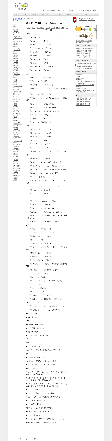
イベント (75, 10)
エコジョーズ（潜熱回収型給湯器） (86, 81)
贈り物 (16, 134)
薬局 (15, 56)
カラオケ (16, 149)
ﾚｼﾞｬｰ (63, 10)
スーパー (16, 136)
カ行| (34, 28)
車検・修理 (17, 170)
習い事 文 (17, 74)
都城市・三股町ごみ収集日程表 (85, 50)
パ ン (15, 103)
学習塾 (16, 69)
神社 (15, 180)
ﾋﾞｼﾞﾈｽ (69, 14)
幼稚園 (16, 62)
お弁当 (16, 106)
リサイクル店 (18, 141)
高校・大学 (17, 67)
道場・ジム (17, 70)
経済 (86, 14)
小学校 (16, 63)
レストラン (17, 99)
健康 (59, 10)
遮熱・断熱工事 (80, 92)
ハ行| (53, 28)
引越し (16, 161)
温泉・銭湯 (17, 36)
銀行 (15, 43)
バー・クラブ (18, 113)
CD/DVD (16, 146)
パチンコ (16, 151)
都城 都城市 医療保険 (83, 103)
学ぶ (94, 14)
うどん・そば (18, 86)
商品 (60, 14)
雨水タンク (79, 86)
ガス (15, 51)
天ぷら (16, 96)
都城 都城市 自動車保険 (83, 98)
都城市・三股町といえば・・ (84, 55)
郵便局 (16, 44)
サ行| (39, 28)
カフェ (16, 101)
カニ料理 (16, 89)
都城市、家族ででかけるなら (84, 53)
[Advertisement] (64, 5)
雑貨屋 (16, 127)
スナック (16, 111)
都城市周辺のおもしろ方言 (83, 52)
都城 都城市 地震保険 (83, 101)
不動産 (16, 160)
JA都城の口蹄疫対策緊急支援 (84, 66)
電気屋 (16, 129)
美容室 (16, 120)
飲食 (43, 14)
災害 (26, 14)
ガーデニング (18, 156)
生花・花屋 (17, 130)
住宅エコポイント (81, 88)
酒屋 (15, 142)
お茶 (15, 132)
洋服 (15, 117)
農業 (17, 14)
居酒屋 (16, 110)
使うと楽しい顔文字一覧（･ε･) (84, 57)
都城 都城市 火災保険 (83, 100)
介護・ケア (17, 58)
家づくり (16, 154)
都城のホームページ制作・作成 (84, 42)
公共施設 (16, 29)
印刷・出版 (17, 175)
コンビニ (16, 48)
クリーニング (18, 122)
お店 (67, 10)
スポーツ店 (17, 144)
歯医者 (16, 55)
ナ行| (48, 28)
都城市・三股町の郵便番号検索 (85, 48)
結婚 (15, 77)
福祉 (86, 10)
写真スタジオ (18, 124)
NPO (15, 179)
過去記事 (95, 10)
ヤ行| (63, 28)
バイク (16, 172)
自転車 (16, 173)
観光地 (16, 31)
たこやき (16, 94)
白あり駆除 (17, 165)
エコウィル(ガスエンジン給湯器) (85, 85)
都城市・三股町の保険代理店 (84, 41)
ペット (16, 148)
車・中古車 (17, 168)
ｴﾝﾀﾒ (77, 14)
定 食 (15, 82)
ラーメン (16, 87)
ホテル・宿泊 (18, 41)
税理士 (16, 177)
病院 (15, 53)
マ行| (58, 28)
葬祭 (15, 79)
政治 (34, 14)
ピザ (15, 108)
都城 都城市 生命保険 (83, 105)
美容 (55, 10)
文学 (51, 10)
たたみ (16, 163)
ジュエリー (17, 115)
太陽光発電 (79, 74)
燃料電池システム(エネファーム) (85, 90)
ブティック (17, 118)
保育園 (16, 60)
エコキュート (80, 76)
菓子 (15, 105)
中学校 (16, 65)
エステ (16, 72)
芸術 (48, 10)
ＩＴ (52, 14)
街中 (70, 10)
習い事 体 (17, 75)
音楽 (44, 10)
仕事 (90, 10)
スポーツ (81, 10)
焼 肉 (15, 81)
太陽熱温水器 (80, 83)
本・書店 (16, 125)
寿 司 (15, 84)
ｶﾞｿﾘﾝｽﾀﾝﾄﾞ (17, 50)
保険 (15, 46)
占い (15, 153)
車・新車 (16, 166)
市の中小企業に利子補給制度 (84, 68)
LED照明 (78, 80)
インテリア (17, 158)
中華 (15, 98)
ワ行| (47, 30)
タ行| (43, 28)
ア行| (28, 28)
